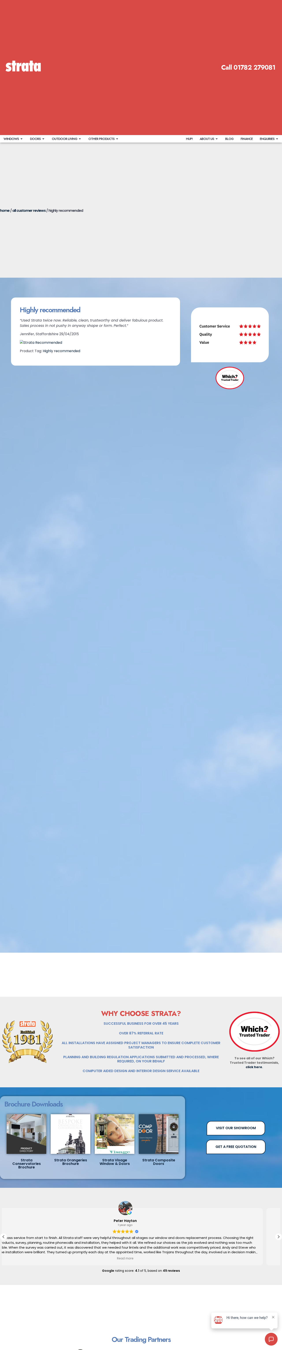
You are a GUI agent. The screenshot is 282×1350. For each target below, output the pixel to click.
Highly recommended (61, 350)
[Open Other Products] (117, 139)
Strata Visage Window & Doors (115, 1162)
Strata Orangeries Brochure (70, 1162)
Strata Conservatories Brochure (26, 1164)
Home (4, 210)
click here (254, 1067)
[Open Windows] (21, 139)
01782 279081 (254, 67)
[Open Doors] (43, 139)
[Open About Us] (216, 139)
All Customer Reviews (29, 210)
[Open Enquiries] (277, 139)
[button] (278, 1236)
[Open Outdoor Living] (79, 139)
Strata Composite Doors (158, 1162)
